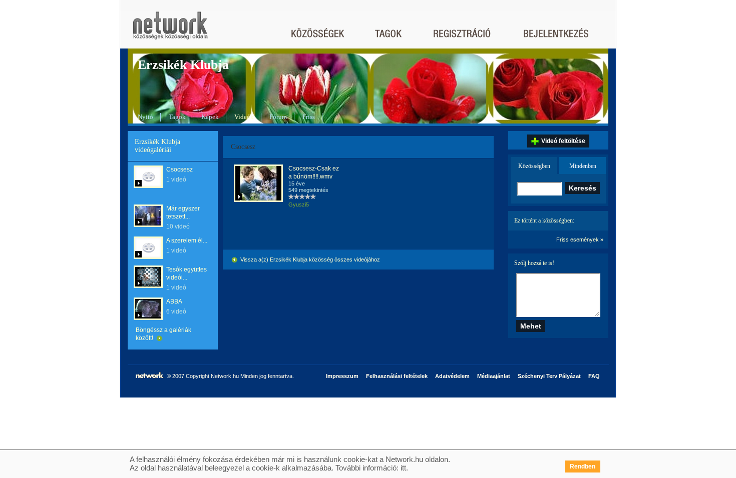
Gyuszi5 (298, 205)
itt (403, 468)
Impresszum (342, 376)
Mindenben (582, 166)
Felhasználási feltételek (397, 376)
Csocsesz (179, 169)
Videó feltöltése (563, 141)
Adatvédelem (452, 376)
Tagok (177, 116)
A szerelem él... (186, 240)
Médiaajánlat (493, 376)
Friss (308, 116)
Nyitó (145, 116)
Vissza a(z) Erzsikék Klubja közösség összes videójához (309, 259)
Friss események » (579, 239)
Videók (244, 116)
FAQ (594, 376)
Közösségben (534, 166)
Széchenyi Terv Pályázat (549, 376)
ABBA (174, 301)
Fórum (278, 116)
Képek (210, 116)
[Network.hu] (170, 30)
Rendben (582, 466)
